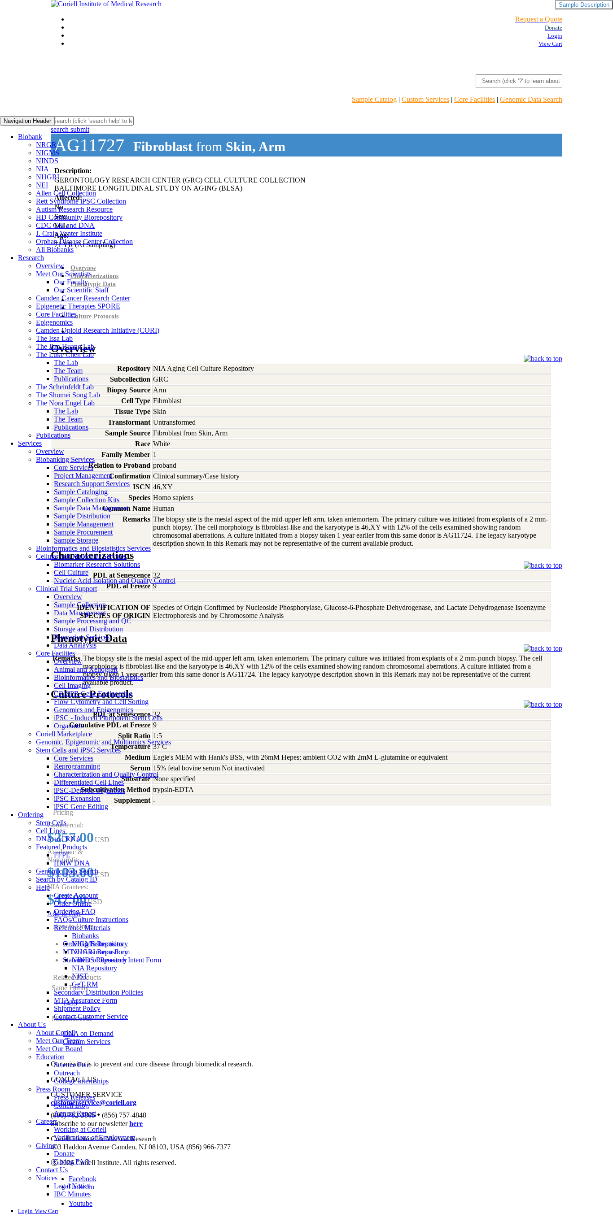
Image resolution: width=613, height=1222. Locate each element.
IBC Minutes (72, 1194)
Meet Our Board (59, 1048)
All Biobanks (55, 249)
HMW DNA (72, 863)
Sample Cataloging (81, 492)
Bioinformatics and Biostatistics (98, 677)
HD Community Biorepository (79, 217)
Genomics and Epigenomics (93, 709)
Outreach (67, 1073)
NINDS (47, 161)
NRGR (46, 144)
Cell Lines (50, 831)
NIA (42, 169)
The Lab (66, 362)
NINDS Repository (99, 960)
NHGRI (47, 177)
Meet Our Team (58, 1040)
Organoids (68, 726)
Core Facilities (474, 99)
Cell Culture (71, 572)
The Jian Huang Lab (65, 346)
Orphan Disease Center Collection (84, 241)
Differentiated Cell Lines (89, 782)
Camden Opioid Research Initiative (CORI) (97, 330)
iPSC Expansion (77, 798)
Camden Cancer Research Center (83, 298)
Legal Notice (72, 1186)
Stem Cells (51, 822)
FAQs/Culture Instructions (91, 919)
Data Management (80, 613)
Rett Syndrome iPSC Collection (81, 201)
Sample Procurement (83, 532)
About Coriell (55, 1032)
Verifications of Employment (94, 1137)
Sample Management (84, 524)
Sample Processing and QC (92, 621)
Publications (71, 379)
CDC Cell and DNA (65, 225)
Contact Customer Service (91, 1016)
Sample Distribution (82, 516)
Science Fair (71, 1065)
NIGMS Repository (100, 944)
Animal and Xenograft (86, 669)
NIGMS (47, 153)
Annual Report (75, 1113)
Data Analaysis (75, 645)
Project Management (83, 475)
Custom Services (425, 99)
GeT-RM (85, 984)
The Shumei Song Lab (68, 395)
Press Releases (74, 1097)
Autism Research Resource (74, 209)
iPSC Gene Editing (81, 806)
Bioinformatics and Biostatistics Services (93, 548)
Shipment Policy (77, 1008)
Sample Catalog (374, 99)
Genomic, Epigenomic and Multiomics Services (103, 742)
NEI (42, 185)
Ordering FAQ (75, 911)
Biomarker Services (81, 637)
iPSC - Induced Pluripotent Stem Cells (108, 718)
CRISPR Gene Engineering (93, 693)
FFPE (62, 855)
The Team (68, 370)
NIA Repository (94, 968)
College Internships (81, 1081)
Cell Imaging (72, 685)
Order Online (73, 903)
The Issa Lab (54, 338)
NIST (80, 976)
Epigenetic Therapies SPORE (78, 306)
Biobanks (85, 935)
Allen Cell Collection (66, 193)
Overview (50, 266)
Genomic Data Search (531, 99)
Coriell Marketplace (64, 734)
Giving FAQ (72, 1161)
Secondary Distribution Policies (98, 992)
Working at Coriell (80, 1129)
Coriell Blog (71, 1105)
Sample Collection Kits (86, 500)
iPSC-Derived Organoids (89, 790)
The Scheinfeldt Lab (65, 387)
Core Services (73, 467)
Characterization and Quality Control (106, 774)
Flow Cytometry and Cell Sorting (101, 701)
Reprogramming (77, 766)
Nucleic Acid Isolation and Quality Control (114, 580)
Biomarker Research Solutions (97, 564)
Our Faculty (71, 282)
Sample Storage (76, 540)
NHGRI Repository (100, 952)
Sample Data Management (91, 508)
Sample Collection (80, 605)
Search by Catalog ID (66, 879)
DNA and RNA (58, 839)
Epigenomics (54, 322)
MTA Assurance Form (85, 1000)
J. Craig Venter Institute (69, 233)
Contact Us (52, 1170)
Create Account (76, 895)
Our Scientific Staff (81, 290)
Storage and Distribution (88, 629)
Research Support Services (92, 483)
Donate (64, 1153)
